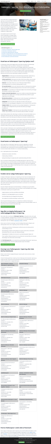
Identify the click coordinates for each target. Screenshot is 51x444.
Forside (28, 1)
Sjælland (38, 1)
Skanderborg (17, 220)
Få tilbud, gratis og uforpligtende (7, 44)
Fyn (35, 1)
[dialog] (25, 440)
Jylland (32, 1)
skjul (11, 47)
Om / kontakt (44, 1)
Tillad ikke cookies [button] (29, 442)
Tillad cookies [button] (21, 442)
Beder (21, 220)
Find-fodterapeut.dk (5, 1)
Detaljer (34, 440)
